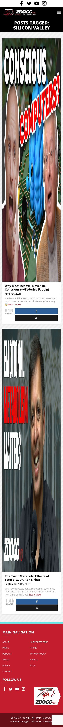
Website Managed (19, 721)
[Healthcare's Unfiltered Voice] (19, 13)
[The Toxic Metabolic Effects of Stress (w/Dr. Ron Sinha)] (31, 450)
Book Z (6, 665)
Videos (6, 659)
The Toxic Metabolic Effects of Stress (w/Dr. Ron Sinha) (27, 578)
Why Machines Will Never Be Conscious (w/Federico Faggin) (27, 288)
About (5, 642)
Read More (14, 304)
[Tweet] (36, 318)
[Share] (36, 311)
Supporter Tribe (39, 642)
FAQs (33, 665)
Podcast (7, 653)
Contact (7, 671)
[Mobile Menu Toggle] (59, 13)
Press (5, 647)
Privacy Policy (38, 653)
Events (34, 659)
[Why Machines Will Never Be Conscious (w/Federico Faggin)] (31, 160)
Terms (33, 647)
